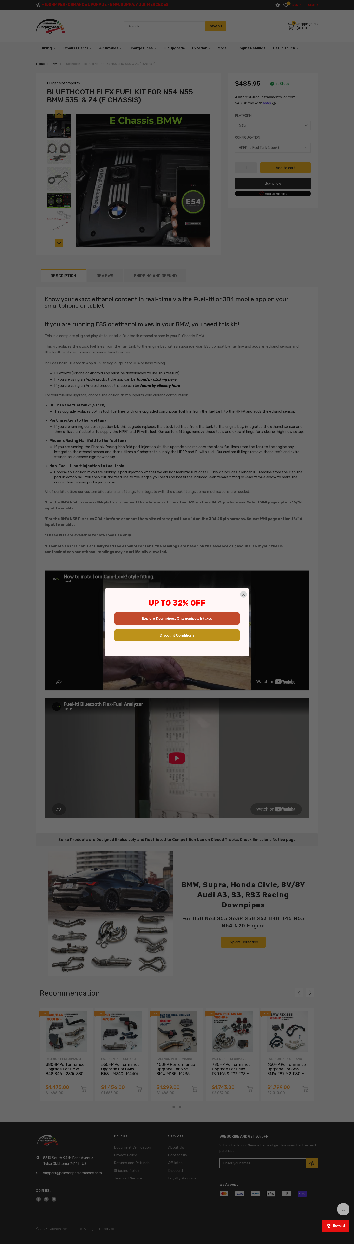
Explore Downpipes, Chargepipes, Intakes (177, 618)
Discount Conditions (177, 635)
